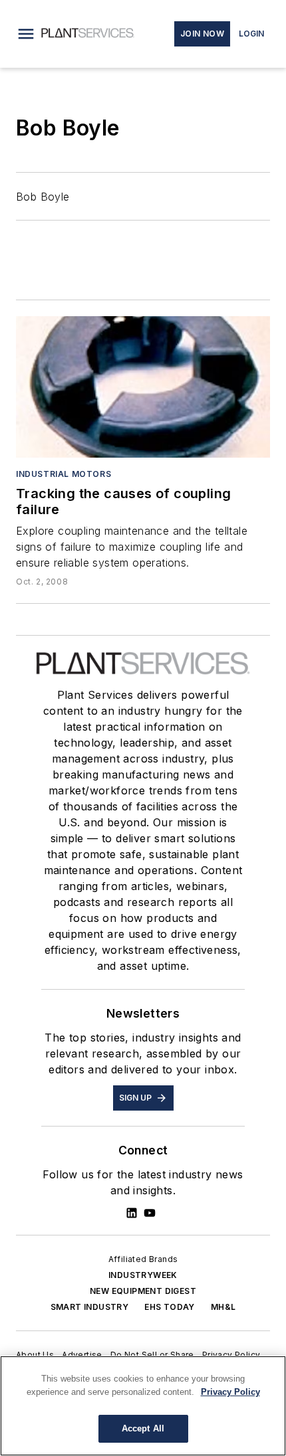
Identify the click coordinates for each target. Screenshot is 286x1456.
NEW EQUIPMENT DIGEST (143, 1291)
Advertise (82, 1355)
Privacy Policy (231, 1355)
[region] (143, 1406)
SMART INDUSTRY (90, 1307)
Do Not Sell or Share (152, 1355)
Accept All (143, 1428)
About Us (35, 1355)
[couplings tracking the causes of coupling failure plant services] (143, 386)
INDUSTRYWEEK (143, 1275)
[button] (26, 34)
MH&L (223, 1307)
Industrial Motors (63, 474)
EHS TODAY (169, 1307)
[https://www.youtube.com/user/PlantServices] (149, 1213)
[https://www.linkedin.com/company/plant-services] (131, 1213)
